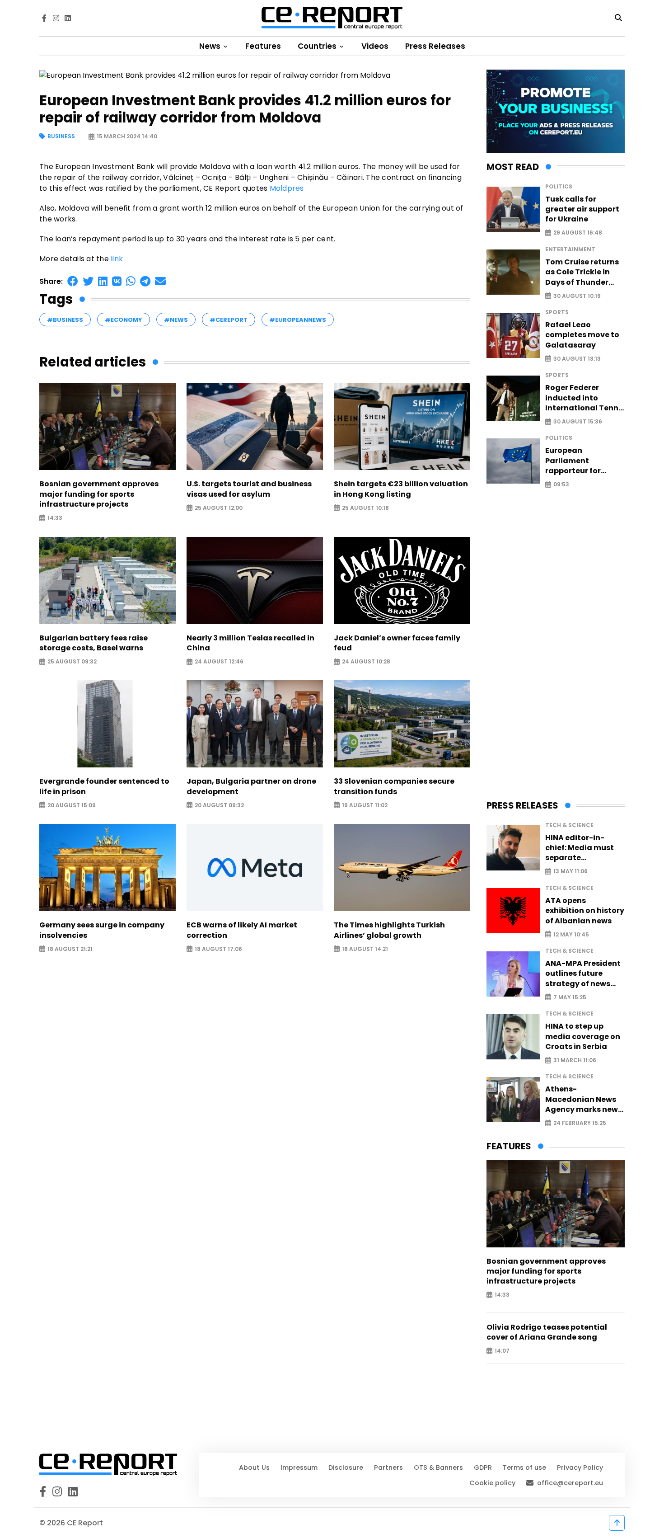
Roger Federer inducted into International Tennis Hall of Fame (585, 398)
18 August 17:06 (218, 948)
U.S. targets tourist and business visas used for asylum (249, 489)
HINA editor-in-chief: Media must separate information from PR (584, 848)
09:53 (561, 484)
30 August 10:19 (577, 295)
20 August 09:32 (219, 805)
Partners (388, 1467)
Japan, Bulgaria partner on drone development (251, 786)
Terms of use (524, 1467)
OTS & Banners (438, 1467)
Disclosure (345, 1467)
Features (263, 46)
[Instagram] (56, 18)
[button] (72, 281)
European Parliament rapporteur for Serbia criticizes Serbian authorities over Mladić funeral (582, 461)
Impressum (299, 1467)
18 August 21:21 (70, 948)
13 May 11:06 (570, 871)
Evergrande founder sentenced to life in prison (104, 786)
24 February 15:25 (579, 1123)
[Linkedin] (68, 18)
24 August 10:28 (366, 661)
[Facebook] (44, 18)
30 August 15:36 (577, 422)
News (210, 46)
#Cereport (229, 319)
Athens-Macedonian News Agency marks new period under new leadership (581, 1099)
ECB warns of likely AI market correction (242, 930)
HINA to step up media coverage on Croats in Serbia (582, 1036)
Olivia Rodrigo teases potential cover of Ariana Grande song (546, 1332)
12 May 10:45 (571, 934)
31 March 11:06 (574, 1060)
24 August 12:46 (219, 661)
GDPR (483, 1467)
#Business (65, 319)
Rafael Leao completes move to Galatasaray (582, 335)
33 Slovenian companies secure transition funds (394, 786)
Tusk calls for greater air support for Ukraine (582, 209)
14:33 (54, 518)
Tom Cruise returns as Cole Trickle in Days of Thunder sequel (582, 272)
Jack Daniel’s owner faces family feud (397, 643)
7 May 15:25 (569, 997)
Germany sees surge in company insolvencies (101, 930)
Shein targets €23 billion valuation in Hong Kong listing (401, 489)
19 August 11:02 (365, 805)
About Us (254, 1467)
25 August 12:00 (219, 507)
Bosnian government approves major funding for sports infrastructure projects (99, 494)
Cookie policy (492, 1482)
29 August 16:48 (577, 233)
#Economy (123, 319)
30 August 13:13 (577, 358)
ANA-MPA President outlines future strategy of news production (583, 974)
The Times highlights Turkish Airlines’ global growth (389, 930)
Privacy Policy (580, 1467)
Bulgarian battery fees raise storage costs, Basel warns (93, 643)
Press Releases (435, 46)
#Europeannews (297, 319)
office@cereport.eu (570, 1482)
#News (176, 319)
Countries (318, 46)
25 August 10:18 (365, 507)
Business (61, 136)
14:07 (502, 1351)
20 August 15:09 (71, 805)
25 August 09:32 (72, 661)
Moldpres (287, 188)
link (117, 259)
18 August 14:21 (365, 948)
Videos (374, 46)
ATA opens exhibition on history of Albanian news (584, 911)
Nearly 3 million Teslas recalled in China (250, 643)
